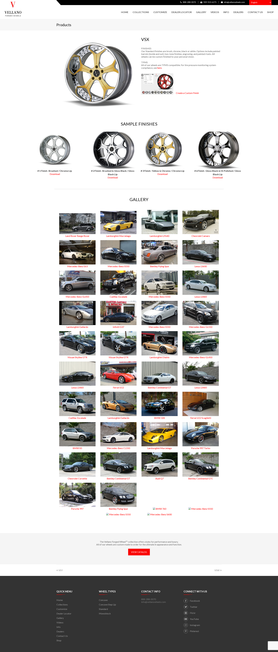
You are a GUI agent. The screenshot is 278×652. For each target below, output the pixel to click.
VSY (60, 570)
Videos (59, 622)
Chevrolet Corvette (77, 478)
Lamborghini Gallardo (77, 326)
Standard (103, 609)
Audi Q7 (159, 478)
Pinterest (194, 631)
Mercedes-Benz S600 (161, 514)
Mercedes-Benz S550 (118, 266)
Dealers (60, 631)
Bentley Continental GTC (200, 478)
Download (55, 174)
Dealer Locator (63, 613)
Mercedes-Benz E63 (77, 266)
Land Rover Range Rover (77, 236)
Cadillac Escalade (118, 296)
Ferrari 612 (118, 387)
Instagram (194, 625)
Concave (103, 600)
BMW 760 (160, 508)
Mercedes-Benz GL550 (200, 326)
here (159, 67)
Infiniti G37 (118, 326)
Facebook (194, 600)
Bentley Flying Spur (159, 266)
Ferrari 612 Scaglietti (200, 417)
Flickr (192, 612)
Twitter (193, 606)
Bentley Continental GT (159, 387)
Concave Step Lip (107, 604)
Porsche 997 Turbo (200, 448)
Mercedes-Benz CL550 (118, 448)
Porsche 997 (77, 508)
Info (58, 627)
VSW (217, 570)
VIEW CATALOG (139, 552)
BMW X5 (77, 448)
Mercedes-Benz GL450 (77, 296)
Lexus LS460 (200, 296)
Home (59, 600)
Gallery (60, 618)
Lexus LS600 (200, 266)
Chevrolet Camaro (201, 236)
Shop (58, 640)
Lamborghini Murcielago (118, 236)
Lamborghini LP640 (159, 236)
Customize (61, 609)
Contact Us (62, 635)
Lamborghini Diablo (159, 357)
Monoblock (105, 613)
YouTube (194, 619)
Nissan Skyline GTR (77, 357)
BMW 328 (159, 417)
